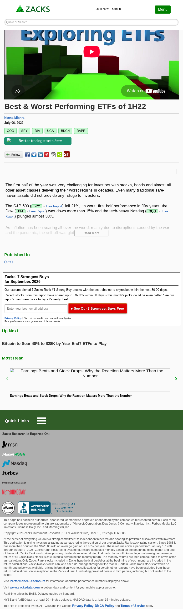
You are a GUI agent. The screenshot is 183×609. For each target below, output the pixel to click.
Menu (163, 9)
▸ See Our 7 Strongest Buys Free (97, 308)
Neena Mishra (14, 118)
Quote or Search (16, 22)
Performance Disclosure (27, 581)
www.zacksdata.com (25, 587)
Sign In (116, 8)
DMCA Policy (104, 606)
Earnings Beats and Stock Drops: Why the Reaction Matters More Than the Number (71, 395)
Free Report (54, 206)
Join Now (103, 8)
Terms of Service (133, 606)
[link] (33, 9)
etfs (8, 262)
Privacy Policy (13, 318)
